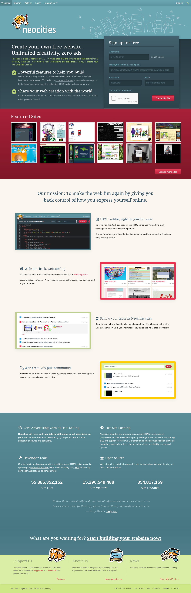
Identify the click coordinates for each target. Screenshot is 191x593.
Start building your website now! (124, 538)
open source (26, 588)
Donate (60, 578)
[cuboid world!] (139, 132)
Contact (176, 588)
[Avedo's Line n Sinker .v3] (168, 132)
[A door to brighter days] (168, 153)
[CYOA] (24, 132)
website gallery (80, 274)
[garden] (110, 153)
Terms (165, 588)
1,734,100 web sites (50, 59)
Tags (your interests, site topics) (124, 64)
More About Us (112, 578)
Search (17, 2)
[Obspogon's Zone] (53, 153)
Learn (38, 2)
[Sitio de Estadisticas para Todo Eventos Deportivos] (81, 132)
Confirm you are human (120, 90)
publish (107, 464)
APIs (76, 467)
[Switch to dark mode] (188, 3)
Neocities (14, 588)
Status (156, 588)
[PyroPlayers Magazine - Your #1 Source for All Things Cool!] (81, 153)
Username (114, 51)
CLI (135, 588)
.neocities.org (157, 56)
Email (147, 77)
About (117, 588)
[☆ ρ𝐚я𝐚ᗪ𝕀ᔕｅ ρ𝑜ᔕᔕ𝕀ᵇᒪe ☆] (139, 153)
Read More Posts (168, 578)
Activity (28, 2)
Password (114, 77)
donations (46, 440)
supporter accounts (27, 440)
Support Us (50, 2)
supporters (38, 570)
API (148, 588)
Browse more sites (168, 171)
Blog (141, 588)
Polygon (111, 511)
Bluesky (47, 588)
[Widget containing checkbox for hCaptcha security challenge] (123, 98)
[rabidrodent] (110, 132)
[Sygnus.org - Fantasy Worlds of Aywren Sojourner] (53, 132)
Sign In (179, 2)
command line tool (64, 80)
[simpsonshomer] (24, 153)
